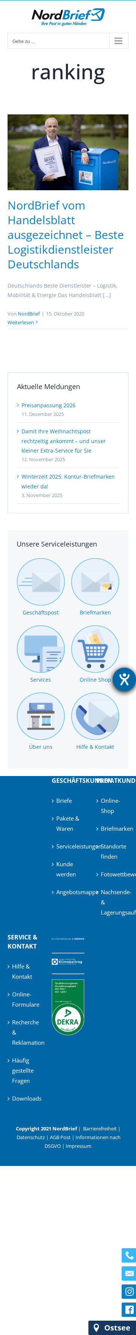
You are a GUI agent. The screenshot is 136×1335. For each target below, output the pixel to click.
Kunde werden (66, 869)
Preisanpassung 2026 (49, 405)
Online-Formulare (24, 999)
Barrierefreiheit (100, 1128)
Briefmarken (113, 828)
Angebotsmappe (68, 892)
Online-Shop (110, 806)
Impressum (78, 1146)
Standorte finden (113, 851)
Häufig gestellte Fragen (23, 1070)
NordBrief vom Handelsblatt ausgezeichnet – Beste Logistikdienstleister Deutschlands (66, 234)
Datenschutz (31, 1137)
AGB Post (60, 1137)
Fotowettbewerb (113, 874)
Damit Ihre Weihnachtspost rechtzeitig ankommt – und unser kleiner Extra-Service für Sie (64, 441)
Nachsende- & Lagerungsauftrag (113, 902)
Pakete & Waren (67, 823)
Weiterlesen (21, 322)
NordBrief (29, 313)
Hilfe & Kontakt (22, 971)
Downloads (24, 1098)
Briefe (64, 800)
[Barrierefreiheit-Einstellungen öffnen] (124, 679)
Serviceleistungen (68, 846)
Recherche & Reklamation (24, 1032)
